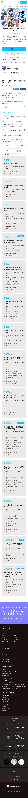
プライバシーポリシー (7, 708)
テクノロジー (5, 644)
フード (15, 646)
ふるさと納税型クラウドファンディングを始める (13, 684)
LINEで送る (23, 62)
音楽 (15, 635)
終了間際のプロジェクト (8, 661)
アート (15, 633)
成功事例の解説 (5, 676)
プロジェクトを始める (21, 6)
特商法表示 (4, 710)
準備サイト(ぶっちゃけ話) (8, 113)
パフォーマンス (18, 644)
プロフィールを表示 (15, 69)
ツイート (15, 62)
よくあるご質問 (5, 699)
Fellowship (4, 680)
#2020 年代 (4, 697)
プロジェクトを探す (7, 6)
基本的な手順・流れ (6, 673)
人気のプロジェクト (6, 657)
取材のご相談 (5, 704)
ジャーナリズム (5, 648)
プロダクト (16, 639)
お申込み (4, 669)
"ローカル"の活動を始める (8, 682)
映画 (3, 633)
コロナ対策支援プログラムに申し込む (11, 689)
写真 (3, 635)
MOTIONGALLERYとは (7, 695)
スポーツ (4, 646)
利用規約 (4, 706)
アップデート (15, 73)
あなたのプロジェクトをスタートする (15, 618)
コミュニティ (5, 639)
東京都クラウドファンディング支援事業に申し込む (14, 686)
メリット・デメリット (7, 678)
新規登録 (24, 2)
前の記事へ (6, 145)
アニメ (3, 637)
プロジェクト (6, 73)
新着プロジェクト (6, 659)
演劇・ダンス (5, 641)
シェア (6, 62)
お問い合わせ (5, 702)
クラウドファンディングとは (9, 671)
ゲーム (15, 637)
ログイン (18, 2)
